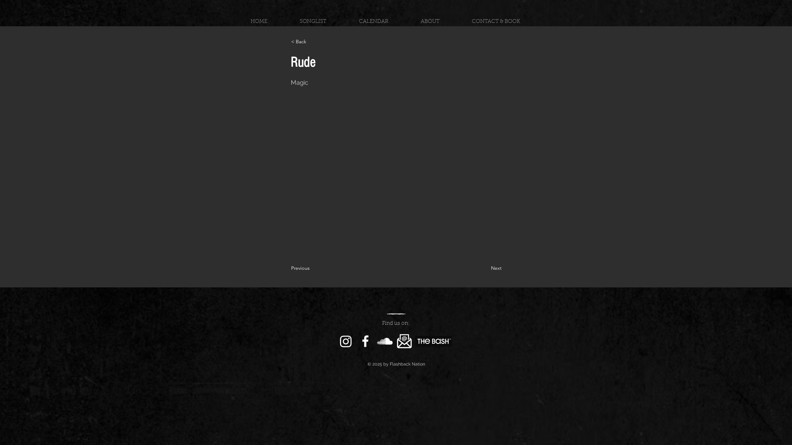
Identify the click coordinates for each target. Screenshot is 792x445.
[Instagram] (346, 341)
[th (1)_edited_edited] (404, 341)
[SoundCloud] (385, 341)
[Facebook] (365, 341)
